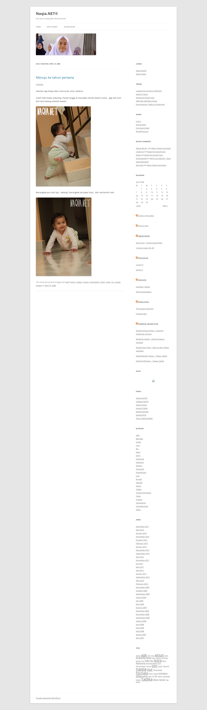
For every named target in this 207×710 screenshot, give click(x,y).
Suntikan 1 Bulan (143, 286)
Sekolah (139, 482)
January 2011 (141, 574)
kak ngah (139, 165)
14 (137, 195)
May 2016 (140, 530)
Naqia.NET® (47, 13)
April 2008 (140, 631)
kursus (148, 666)
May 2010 (140, 580)
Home (38, 27)
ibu (137, 449)
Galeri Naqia (69, 27)
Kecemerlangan (151, 663)
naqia (108, 282)
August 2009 (141, 597)
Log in (138, 121)
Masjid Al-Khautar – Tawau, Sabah (150, 361)
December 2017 (142, 526)
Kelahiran (140, 462)
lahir (155, 666)
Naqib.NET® (141, 415)
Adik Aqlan (143, 258)
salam (145, 676)
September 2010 (143, 577)
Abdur (138, 155)
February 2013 (142, 543)
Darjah (138, 661)
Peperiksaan (141, 472)
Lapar (160, 666)
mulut (102, 282)
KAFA (138, 455)
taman (162, 679)
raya (138, 476)
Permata (142, 673)
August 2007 (141, 634)
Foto (59, 282)
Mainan (139, 465)
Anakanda (140, 657)
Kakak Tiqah (143, 302)
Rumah (139, 479)
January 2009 (141, 607)
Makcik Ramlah (142, 411)
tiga (167, 680)
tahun (156, 679)
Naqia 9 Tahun (142, 94)
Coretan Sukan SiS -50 (145, 248)
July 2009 (139, 601)
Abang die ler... (142, 148)
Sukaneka (166, 676)
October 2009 (141, 590)
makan (79, 282)
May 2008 (140, 628)
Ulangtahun (141, 503)
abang (138, 656)
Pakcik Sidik (143, 226)
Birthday (139, 438)
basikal (158, 658)
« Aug (138, 205)
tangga (39, 285)
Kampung (140, 459)
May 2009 (140, 604)
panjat (117, 282)
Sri (156, 676)
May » (165, 205)
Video (138, 509)
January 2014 (141, 533)
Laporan (166, 666)
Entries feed (141, 124)
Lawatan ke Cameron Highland (149, 91)
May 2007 (140, 638)
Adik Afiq (142, 280)
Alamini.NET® (141, 398)
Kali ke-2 (139, 270)
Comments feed (142, 128)
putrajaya (162, 673)
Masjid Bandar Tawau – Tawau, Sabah (151, 356)
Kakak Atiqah (141, 405)
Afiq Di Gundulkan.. (144, 292)
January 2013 (141, 547)
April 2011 (140, 570)
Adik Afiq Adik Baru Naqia (146, 101)
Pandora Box (141, 314)
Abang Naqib (144, 236)
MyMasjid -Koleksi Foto (148, 324)
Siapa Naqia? (52, 27)
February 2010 (142, 584)
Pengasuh (140, 469)
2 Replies (39, 84)
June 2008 (140, 624)
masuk (86, 282)
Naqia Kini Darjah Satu (145, 97)
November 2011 (142, 560)
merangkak (94, 282)
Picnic (151, 674)
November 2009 (142, 587)
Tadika (138, 489)
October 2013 (141, 540)
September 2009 (143, 594)
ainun (73, 282)
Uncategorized (142, 506)
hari (147, 660)
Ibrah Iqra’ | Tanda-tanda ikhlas (149, 243)
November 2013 (142, 536)
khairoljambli (141, 158)
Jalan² (138, 452)
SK (153, 676)
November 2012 (142, 550)
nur (112, 282)
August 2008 (141, 621)
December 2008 (142, 611)
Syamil (138, 680)
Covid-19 (139, 265)
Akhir (166, 656)
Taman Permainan (143, 492)
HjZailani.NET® (142, 401)
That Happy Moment (144, 308)
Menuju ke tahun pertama (55, 77)
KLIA (159, 663)
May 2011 (140, 567)
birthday (165, 658)
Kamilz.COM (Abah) (146, 216)
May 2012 (140, 557)
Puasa (155, 674)
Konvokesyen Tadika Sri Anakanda (150, 104)
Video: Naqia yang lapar (161, 148)
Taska (138, 496)
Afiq (149, 656)
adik (137, 435)
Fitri (142, 661)
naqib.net (140, 151)
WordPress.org (142, 131)
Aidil (152, 656)
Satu (150, 676)
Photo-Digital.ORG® (144, 418)
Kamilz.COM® (142, 408)
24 (152, 199)
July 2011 (139, 563)
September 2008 (143, 617)
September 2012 (143, 553)
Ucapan (139, 499)
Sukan (138, 486)
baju (153, 658)
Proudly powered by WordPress (48, 698)
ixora (158, 660)
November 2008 (142, 614)
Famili (138, 442)
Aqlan (149, 657)
